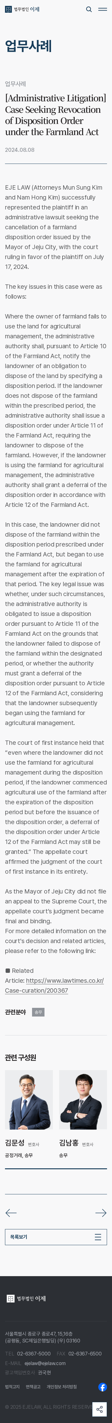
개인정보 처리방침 (62, 1386)
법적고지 (12, 1386)
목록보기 (18, 1237)
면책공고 (33, 1386)
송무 (38, 1012)
